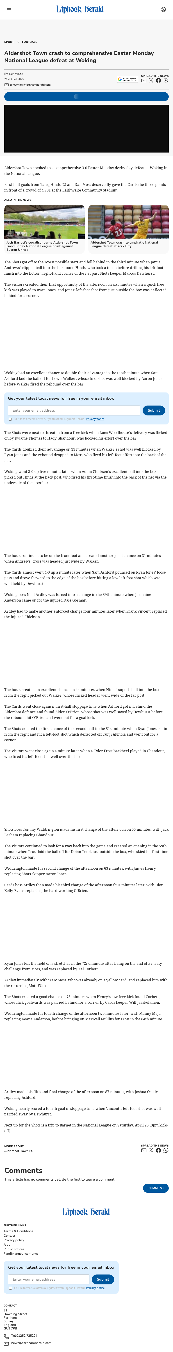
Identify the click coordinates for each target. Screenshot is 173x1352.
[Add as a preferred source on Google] (127, 79)
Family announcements (21, 1254)
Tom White (16, 74)
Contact (9, 1235)
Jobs (7, 1245)
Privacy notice (95, 419)
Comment (156, 1188)
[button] (9, 9)
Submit (154, 410)
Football (29, 42)
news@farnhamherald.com (31, 1343)
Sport (9, 42)
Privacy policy (14, 1240)
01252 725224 (26, 1336)
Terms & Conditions (18, 1231)
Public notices (14, 1249)
